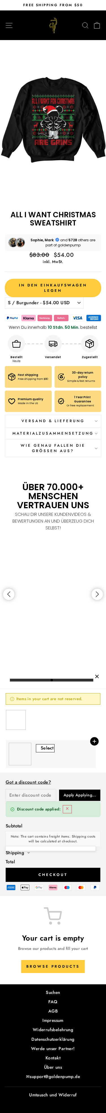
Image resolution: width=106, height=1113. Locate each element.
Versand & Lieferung (53, 421)
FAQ (52, 1002)
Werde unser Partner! (53, 1049)
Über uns (53, 1067)
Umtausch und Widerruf (53, 1095)
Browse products (53, 966)
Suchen (53, 992)
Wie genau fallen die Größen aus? (53, 448)
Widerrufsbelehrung (53, 1030)
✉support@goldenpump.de (53, 1076)
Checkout (52, 874)
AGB (53, 1011)
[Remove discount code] (67, 809)
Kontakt (53, 1058)
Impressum (53, 1020)
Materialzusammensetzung (52, 433)
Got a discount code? (28, 782)
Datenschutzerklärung (52, 1039)
